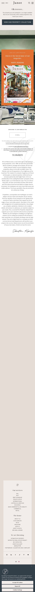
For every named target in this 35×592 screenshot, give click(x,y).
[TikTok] (19, 555)
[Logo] (17, 3)
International (17, 501)
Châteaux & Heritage (17, 503)
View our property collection (17, 22)
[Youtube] (28, 555)
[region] (17, 578)
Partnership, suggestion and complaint (17, 548)
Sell (17, 493)
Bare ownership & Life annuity (17, 507)
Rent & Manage (17, 497)
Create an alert (17, 544)
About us (17, 519)
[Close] (31, 566)
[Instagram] (7, 555)
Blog (17, 522)
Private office (17, 499)
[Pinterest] (24, 555)
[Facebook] (15, 555)
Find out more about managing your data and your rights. (17, 143)
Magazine (17, 524)
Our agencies (17, 520)
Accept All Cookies (17, 582)
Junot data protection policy (21, 146)
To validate (17, 155)
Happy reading (17, 62)
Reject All (17, 586)
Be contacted (17, 542)
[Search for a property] (29, 3)
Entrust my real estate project (17, 540)
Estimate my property (17, 538)
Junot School (17, 528)
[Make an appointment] (33, 3)
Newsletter (17, 546)
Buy (17, 495)
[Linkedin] (11, 555)
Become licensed (17, 530)
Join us (17, 526)
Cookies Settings (17, 590)
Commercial (17, 508)
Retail (17, 510)
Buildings (18, 505)
